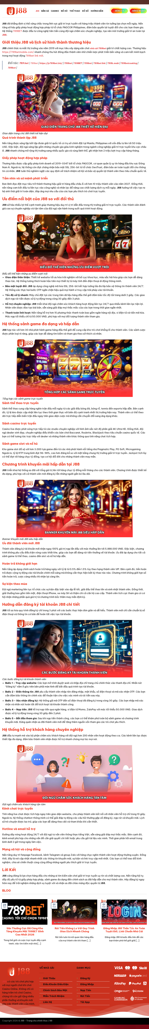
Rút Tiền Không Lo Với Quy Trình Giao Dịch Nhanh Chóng (74, 930)
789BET (17, 31)
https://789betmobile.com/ (18, 52)
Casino (55, 11)
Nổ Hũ (64, 11)
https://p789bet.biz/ (51, 63)
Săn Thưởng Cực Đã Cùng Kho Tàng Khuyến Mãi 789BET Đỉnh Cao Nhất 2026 (25, 931)
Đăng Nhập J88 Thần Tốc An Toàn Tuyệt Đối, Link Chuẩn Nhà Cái (124, 930)
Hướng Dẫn (97, 11)
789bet (34, 63)
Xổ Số (85, 11)
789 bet (23, 63)
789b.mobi (113, 63)
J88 (37, 11)
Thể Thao (75, 11)
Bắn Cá (45, 11)
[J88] (16, 11)
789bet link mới (34, 55)
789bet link (99, 63)
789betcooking (129, 63)
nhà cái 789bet (98, 48)
